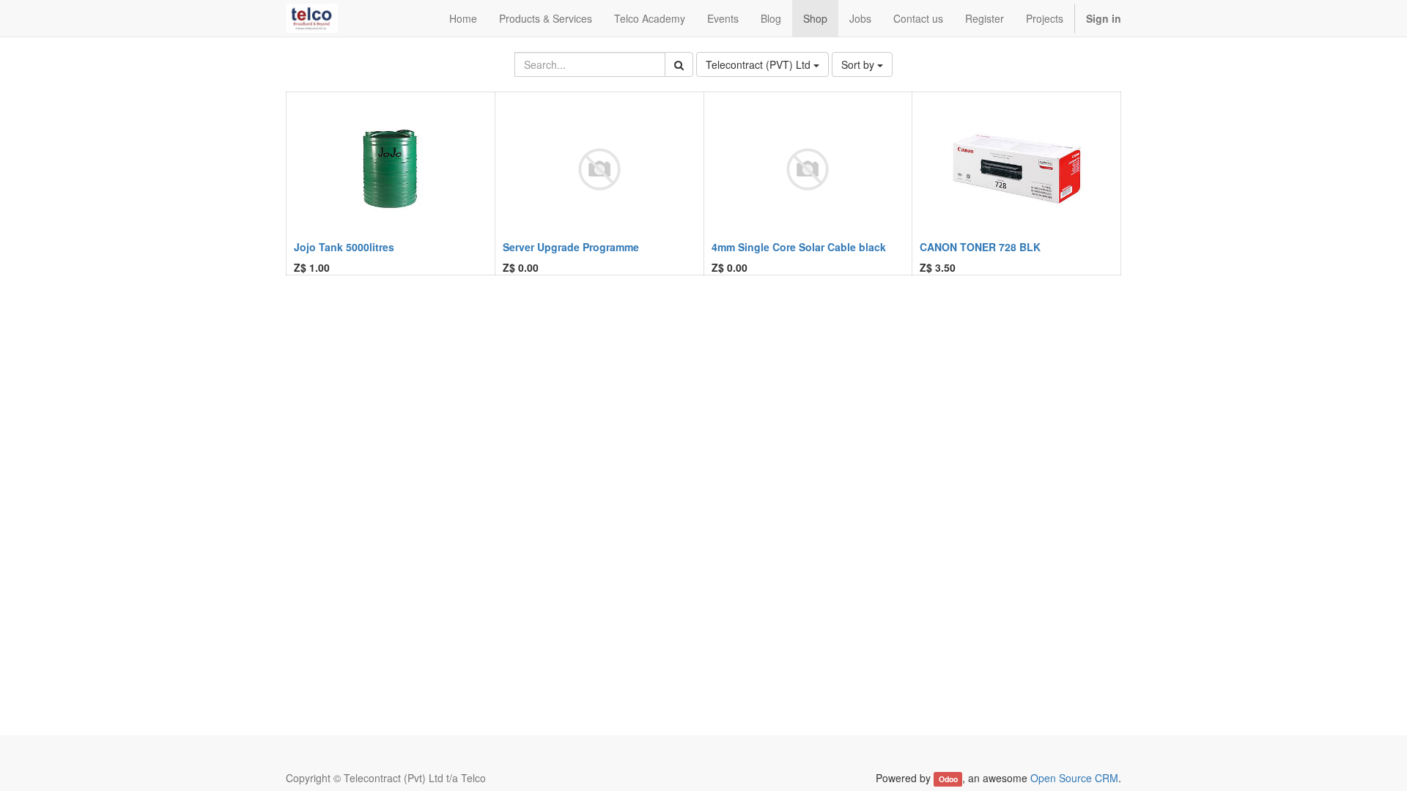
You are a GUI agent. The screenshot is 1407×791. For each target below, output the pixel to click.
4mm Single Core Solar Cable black (799, 246)
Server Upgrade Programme (571, 246)
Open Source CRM (1074, 777)
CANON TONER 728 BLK (980, 246)
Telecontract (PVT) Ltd (759, 64)
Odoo (948, 778)
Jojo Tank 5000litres (344, 246)
